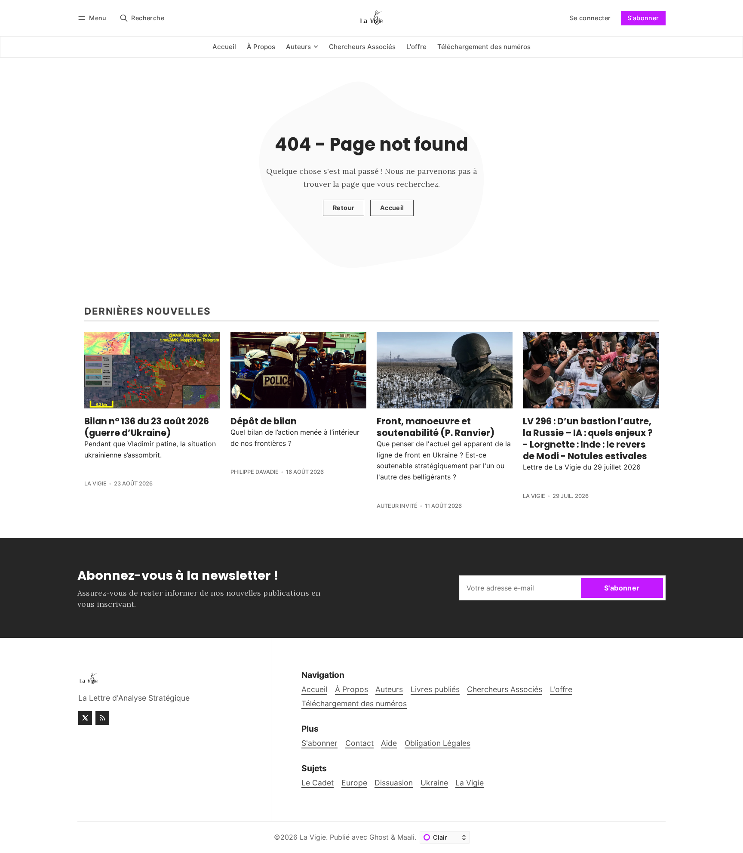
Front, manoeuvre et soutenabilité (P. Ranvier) (435, 427)
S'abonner (643, 18)
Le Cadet (317, 782)
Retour (343, 207)
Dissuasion (394, 782)
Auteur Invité (397, 506)
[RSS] (102, 718)
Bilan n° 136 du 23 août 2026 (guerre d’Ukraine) (146, 427)
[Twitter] (85, 718)
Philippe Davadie (254, 472)
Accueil (392, 207)
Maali (405, 837)
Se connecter (590, 18)
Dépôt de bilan (263, 421)
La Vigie (95, 483)
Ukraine (434, 782)
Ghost (379, 837)
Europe (354, 782)
